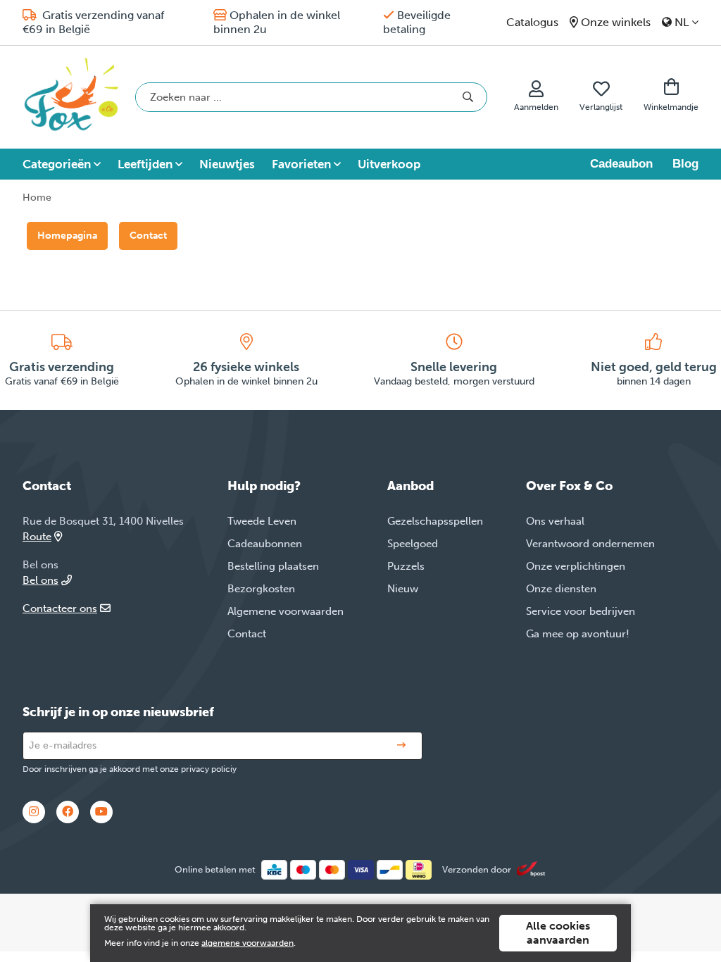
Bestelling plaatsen (273, 566)
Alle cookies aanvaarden (558, 933)
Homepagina (67, 236)
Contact (148, 236)
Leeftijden (145, 164)
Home (37, 198)
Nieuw (402, 588)
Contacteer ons (60, 608)
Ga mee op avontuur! (577, 633)
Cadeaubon (621, 163)
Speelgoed (412, 543)
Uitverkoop (389, 164)
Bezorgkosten (261, 588)
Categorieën (57, 164)
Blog (685, 163)
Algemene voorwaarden (285, 611)
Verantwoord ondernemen (590, 543)
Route (37, 536)
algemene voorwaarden (247, 943)
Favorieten (301, 164)
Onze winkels (616, 22)
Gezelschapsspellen (435, 521)
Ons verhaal (555, 521)
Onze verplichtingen (575, 566)
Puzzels (406, 566)
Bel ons (40, 580)
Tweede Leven (261, 521)
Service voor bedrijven (580, 611)
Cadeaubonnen (264, 543)
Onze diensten (561, 588)
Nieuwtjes (227, 164)
